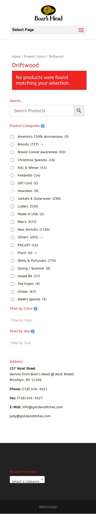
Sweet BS (29, 276)
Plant (25, 253)
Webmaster (48, 507)
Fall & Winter (32, 168)
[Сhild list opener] (42, 144)
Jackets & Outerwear (39, 199)
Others (28, 237)
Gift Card (28, 183)
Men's (27, 222)
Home (16, 56)
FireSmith (29, 175)
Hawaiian (28, 191)
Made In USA (31, 214)
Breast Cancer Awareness (42, 152)
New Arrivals (34, 229)
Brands (28, 144)
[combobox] (27, 479)
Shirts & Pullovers (37, 261)
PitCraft (28, 245)
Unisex (27, 291)
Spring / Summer (34, 268)
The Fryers (29, 284)
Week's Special (32, 299)
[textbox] (27, 481)
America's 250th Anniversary (43, 136)
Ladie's (28, 206)
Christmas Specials (36, 160)
